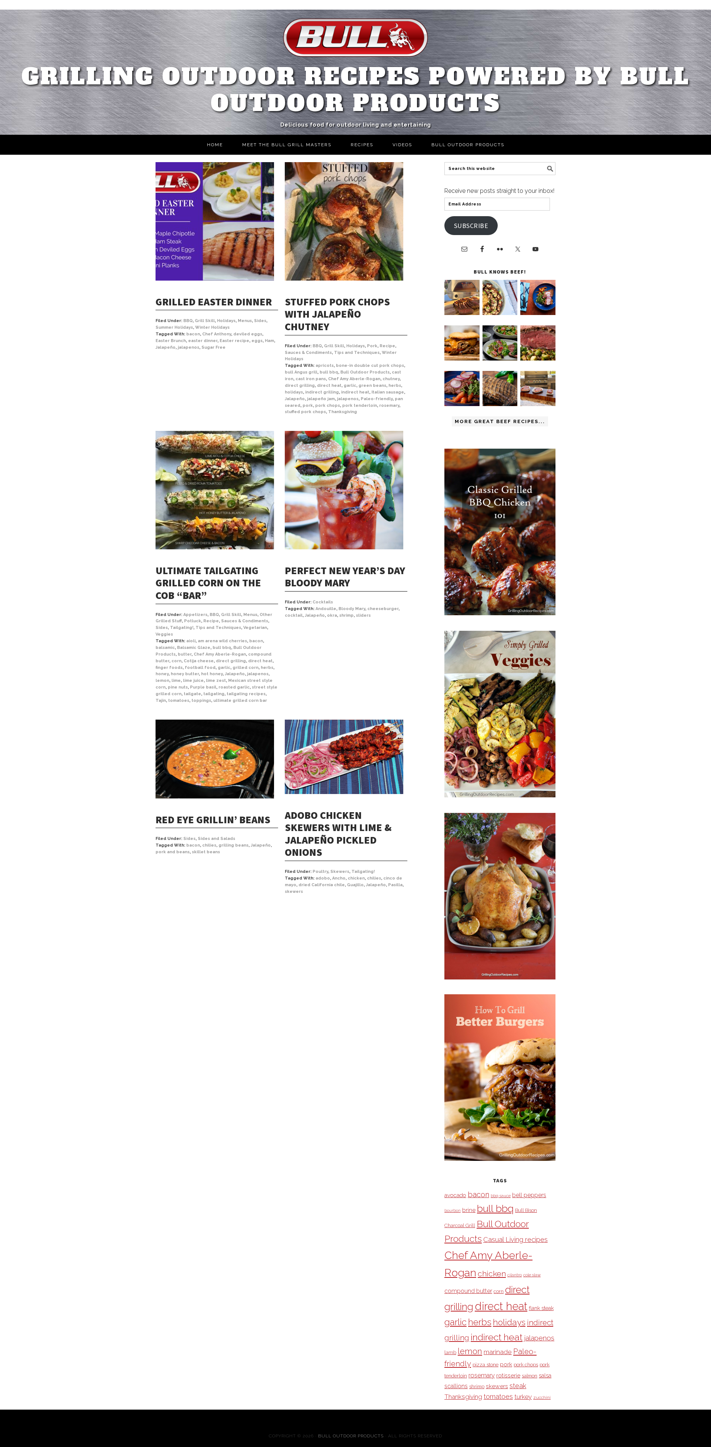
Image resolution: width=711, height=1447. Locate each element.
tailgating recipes (246, 693)
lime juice (193, 680)
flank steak (541, 1308)
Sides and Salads (216, 838)
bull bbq (329, 372)
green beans (372, 385)
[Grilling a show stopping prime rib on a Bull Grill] (537, 358)
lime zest (216, 680)
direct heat (329, 385)
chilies (209, 845)
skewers (294, 891)
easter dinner (202, 340)
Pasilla (395, 884)
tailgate (192, 693)
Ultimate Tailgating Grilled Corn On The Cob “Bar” (208, 583)
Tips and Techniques (357, 352)
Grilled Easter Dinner (214, 301)
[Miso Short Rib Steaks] (537, 312)
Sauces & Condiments (308, 352)
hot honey (212, 673)
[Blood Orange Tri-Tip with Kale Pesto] (500, 358)
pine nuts (178, 687)
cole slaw (532, 1274)
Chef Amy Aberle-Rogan (354, 378)
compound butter (468, 1290)
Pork (372, 346)
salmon (529, 1376)
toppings (201, 700)
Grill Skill (205, 320)
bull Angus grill (301, 372)
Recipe (387, 346)
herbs (394, 385)
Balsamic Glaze (193, 647)
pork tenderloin (359, 405)
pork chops (327, 405)
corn (176, 661)
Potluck (192, 621)
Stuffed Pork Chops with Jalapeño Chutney (337, 314)
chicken (356, 878)
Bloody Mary (351, 608)
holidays (294, 392)
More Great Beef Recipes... (500, 421)
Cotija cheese (199, 661)
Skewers (339, 871)
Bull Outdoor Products (365, 372)
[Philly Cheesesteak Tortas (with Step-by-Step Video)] (462, 358)
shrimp (346, 615)
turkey (523, 1396)
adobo (323, 878)
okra (332, 615)
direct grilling (300, 385)
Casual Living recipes (515, 1239)
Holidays (226, 320)
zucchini (542, 1397)
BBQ (188, 320)
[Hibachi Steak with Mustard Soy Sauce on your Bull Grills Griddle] (500, 312)
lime (176, 680)
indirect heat (355, 392)
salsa (545, 1375)
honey (162, 673)
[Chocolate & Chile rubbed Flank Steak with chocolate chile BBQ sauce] (500, 404)
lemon (162, 680)
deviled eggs (247, 334)
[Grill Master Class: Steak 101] (537, 404)
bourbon (452, 1210)
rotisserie (508, 1375)
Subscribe (471, 225)
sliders (363, 615)
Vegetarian (255, 627)
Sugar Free (213, 347)
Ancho (339, 878)
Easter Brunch (171, 340)
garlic (350, 385)
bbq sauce (501, 1195)
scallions (456, 1386)
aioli (191, 641)
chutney (391, 378)
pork (308, 405)
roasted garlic (234, 687)
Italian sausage (387, 392)
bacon (193, 334)
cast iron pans (311, 378)
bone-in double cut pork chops (370, 365)
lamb (450, 1352)
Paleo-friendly (377, 398)
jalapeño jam (321, 398)
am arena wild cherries (222, 641)
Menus (245, 320)
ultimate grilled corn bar (240, 700)
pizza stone (485, 1364)
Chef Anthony (216, 334)
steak (518, 1386)
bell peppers (529, 1195)
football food (200, 667)
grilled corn (245, 667)
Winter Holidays (212, 327)
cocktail (294, 615)
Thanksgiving (342, 411)
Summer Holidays (174, 327)
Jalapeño (166, 347)
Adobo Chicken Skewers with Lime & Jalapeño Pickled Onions (338, 833)
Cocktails (323, 602)
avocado (455, 1195)
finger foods (169, 667)
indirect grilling (322, 392)
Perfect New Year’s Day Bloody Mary (345, 577)
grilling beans (233, 845)
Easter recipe (234, 340)
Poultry (320, 871)
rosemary (389, 405)
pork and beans (173, 852)
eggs (257, 340)
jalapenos (188, 347)
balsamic (165, 647)
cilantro (514, 1274)
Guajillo (355, 884)
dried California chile (321, 884)
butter (184, 654)
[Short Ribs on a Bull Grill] (462, 404)
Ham (269, 340)
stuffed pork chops (305, 411)
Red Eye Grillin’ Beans (213, 819)
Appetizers (195, 614)
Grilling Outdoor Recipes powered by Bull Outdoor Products (355, 89)
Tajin (161, 700)
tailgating (213, 693)
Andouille (326, 608)
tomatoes (178, 700)
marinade (498, 1352)
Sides (260, 320)
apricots (325, 365)
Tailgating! (181, 627)
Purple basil (203, 687)
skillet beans (206, 852)
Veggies (164, 634)
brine (468, 1210)
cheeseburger (382, 608)
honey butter (185, 673)
